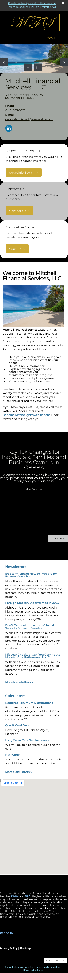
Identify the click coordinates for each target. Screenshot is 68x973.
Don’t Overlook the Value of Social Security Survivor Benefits (29, 627)
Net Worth (12, 754)
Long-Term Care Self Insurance (27, 740)
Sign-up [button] (15, 249)
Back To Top (53, 960)
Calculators (15, 696)
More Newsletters (19, 682)
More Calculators (18, 772)
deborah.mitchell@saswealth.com (29, 119)
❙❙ (38, 67)
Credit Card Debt (17, 725)
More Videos (34, 489)
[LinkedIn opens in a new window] (8, 128)
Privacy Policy (8, 948)
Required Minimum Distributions (29, 702)
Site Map (25, 948)
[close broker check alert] (63, 3)
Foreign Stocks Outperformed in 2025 (32, 603)
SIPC (27, 896)
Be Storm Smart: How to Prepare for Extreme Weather (31, 575)
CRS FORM (6, 933)
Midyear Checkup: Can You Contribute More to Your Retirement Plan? (32, 656)
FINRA (15, 896)
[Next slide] (64, 62)
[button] (53, 38)
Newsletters (15, 567)
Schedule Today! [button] (22, 172)
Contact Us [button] (17, 210)
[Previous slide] (4, 62)
